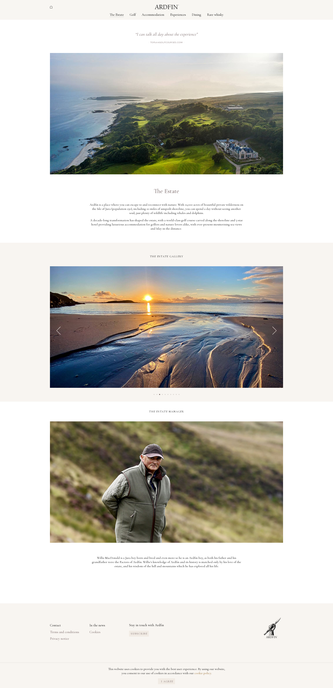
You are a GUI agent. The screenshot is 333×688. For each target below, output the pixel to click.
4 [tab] (162, 394)
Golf (133, 15)
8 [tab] (173, 394)
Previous (58, 330)
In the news (97, 625)
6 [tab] (168, 394)
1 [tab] (154, 394)
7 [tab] (171, 394)
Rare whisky (215, 15)
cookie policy (202, 673)
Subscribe (139, 633)
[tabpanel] (166, 328)
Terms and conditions (64, 632)
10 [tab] (179, 394)
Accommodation (153, 15)
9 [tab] (176, 394)
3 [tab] (160, 394)
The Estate (117, 15)
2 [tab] (157, 394)
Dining (196, 15)
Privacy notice (59, 639)
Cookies (94, 632)
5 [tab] (165, 394)
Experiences (178, 15)
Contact (55, 625)
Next (274, 330)
